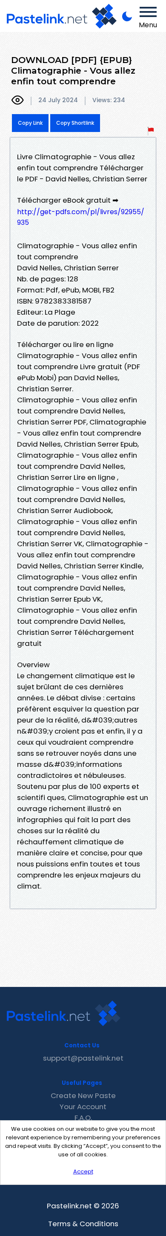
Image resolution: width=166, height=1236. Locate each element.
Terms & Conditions (83, 1224)
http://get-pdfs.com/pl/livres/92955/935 (80, 217)
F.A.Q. (83, 1118)
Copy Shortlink (75, 122)
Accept (83, 1171)
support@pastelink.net (83, 1058)
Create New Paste (83, 1095)
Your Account (83, 1106)
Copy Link (30, 122)
